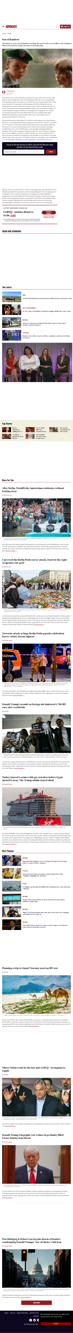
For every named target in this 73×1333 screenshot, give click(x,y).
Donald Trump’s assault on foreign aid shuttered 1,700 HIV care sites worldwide (34, 706)
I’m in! (51, 152)
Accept (56, 1323)
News (24, 295)
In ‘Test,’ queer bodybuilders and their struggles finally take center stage (47, 311)
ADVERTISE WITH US (34, 1313)
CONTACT (6, 1313)
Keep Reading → (11, 551)
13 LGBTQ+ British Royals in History (17, 436)
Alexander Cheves (7, 566)
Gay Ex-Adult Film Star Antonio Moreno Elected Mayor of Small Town (41, 431)
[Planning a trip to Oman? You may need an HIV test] (36, 994)
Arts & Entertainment (29, 308)
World (9, 33)
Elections (25, 333)
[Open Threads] (38, 1320)
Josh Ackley (6, 1074)
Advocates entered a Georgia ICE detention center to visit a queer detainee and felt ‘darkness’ (44, 324)
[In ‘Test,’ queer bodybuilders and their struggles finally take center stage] (11, 309)
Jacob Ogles (6, 711)
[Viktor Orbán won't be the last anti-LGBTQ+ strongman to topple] (36, 1097)
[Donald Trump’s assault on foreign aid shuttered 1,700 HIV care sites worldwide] (36, 733)
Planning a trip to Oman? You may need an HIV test (30, 968)
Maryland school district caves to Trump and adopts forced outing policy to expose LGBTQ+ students (45, 862)
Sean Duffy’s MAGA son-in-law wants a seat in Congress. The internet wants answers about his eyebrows (45, 926)
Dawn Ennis (6, 972)
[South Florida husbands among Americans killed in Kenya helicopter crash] (11, 297)
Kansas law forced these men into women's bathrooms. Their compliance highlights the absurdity (43, 875)
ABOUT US (12, 1313)
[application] (37, 362)
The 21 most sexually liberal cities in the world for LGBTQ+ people (65, 431)
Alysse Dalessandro (8, 495)
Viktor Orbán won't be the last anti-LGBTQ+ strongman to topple (33, 1069)
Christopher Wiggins (8, 640)
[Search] (57, 26)
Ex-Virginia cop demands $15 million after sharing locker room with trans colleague (46, 888)
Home (4, 33)
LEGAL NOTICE (36, 1316)
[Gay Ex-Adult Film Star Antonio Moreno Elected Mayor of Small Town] (30, 429)
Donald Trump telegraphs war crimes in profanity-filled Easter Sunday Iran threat (33, 1136)
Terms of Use (58, 1316)
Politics (25, 871)
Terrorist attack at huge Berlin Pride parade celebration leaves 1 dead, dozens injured (33, 635)
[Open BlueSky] (34, 1320)
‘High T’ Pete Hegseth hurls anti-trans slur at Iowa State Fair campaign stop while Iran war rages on (46, 913)
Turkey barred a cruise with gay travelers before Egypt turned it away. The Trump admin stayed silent (32, 778)
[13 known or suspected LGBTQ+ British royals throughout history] (6, 436)
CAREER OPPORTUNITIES (22, 1313)
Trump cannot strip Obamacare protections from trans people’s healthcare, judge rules (44, 900)
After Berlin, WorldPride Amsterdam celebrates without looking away (33, 489)
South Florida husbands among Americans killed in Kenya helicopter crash (47, 298)
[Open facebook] (30, 1320)
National (25, 320)
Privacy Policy (45, 1316)
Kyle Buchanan (11, 91)
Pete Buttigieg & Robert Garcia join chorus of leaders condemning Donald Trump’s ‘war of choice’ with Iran (31, 1240)
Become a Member (49, 212)
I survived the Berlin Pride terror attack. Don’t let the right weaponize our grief (34, 561)
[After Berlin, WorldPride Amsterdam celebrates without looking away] (36, 517)
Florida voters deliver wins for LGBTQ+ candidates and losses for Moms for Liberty (46, 337)
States (25, 884)
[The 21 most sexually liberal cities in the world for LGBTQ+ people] (53, 429)
